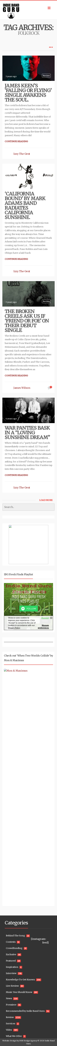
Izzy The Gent (21, 153)
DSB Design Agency (28, 1041)
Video (9, 1029)
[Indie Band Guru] (28, 9)
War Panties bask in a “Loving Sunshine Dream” (27, 432)
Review (46, 75)
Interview (11, 973)
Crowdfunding (14, 948)
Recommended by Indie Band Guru (25, 1011)
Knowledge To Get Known (20, 979)
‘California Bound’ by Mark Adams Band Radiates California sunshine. (25, 205)
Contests (11, 941)
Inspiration (12, 967)
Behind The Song (15, 935)
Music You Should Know (19, 992)
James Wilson (21, 387)
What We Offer (14, 1036)
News (9, 998)
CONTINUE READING (16, 141)
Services (10, 1023)
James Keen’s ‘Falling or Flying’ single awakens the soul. (28, 93)
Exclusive (11, 954)
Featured (11, 960)
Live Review (12, 985)
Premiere (11, 1004)
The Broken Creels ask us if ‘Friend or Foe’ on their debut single (27, 320)
